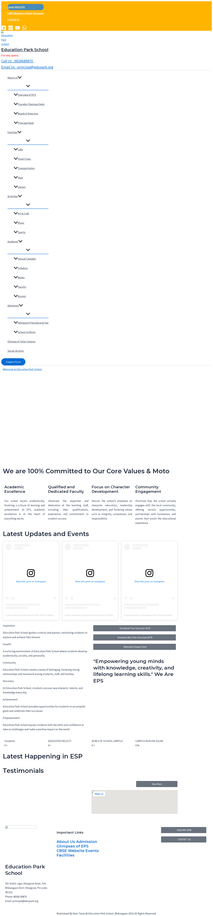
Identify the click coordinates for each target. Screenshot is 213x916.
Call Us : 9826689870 (17, 61)
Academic (12, 241)
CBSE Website (70, 850)
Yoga (20, 177)
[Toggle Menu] (27, 86)
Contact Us (13, 19)
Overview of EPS (27, 95)
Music (21, 223)
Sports (21, 232)
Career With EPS (16, 7)
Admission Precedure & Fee (33, 323)
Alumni (22, 296)
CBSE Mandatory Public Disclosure (25, 13)
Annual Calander (27, 259)
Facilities (12, 132)
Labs (20, 149)
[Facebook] (3, 29)
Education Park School (24, 49)
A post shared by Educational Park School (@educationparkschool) (38, 615)
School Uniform (26, 332)
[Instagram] (10, 29)
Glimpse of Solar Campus (21, 341)
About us (12, 77)
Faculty (22, 287)
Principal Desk (26, 123)
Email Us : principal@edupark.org (27, 67)
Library (22, 187)
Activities (12, 196)
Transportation (26, 168)
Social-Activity (15, 351)
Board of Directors (28, 113)
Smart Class (24, 159)
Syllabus (23, 268)
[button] (20, 77)
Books (21, 277)
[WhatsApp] (24, 29)
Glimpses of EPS (73, 846)
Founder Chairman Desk (31, 104)
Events (92, 850)
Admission (13, 305)
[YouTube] (17, 29)
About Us (66, 841)
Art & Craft (23, 213)
